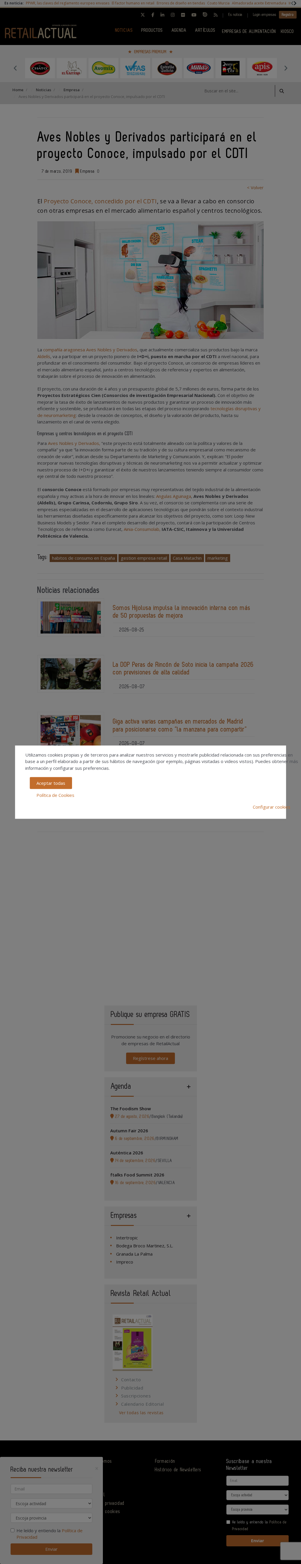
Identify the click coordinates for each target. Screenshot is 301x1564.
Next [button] (286, 68)
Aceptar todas (50, 783)
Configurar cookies (271, 807)
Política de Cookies (55, 795)
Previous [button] (15, 68)
